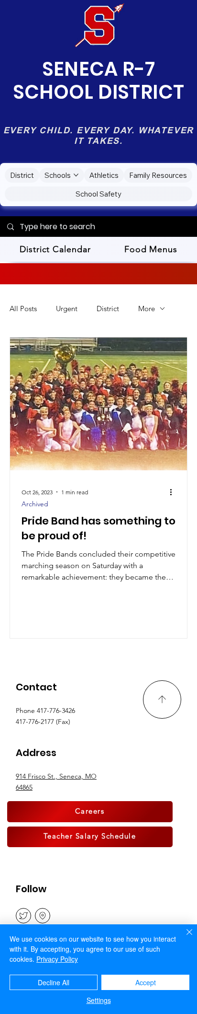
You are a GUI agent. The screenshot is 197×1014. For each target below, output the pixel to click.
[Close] (183, 937)
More (146, 308)
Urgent (66, 308)
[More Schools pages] (76, 175)
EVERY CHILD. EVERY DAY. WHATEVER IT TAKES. (98, 135)
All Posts (23, 308)
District (108, 308)
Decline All (53, 982)
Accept (145, 982)
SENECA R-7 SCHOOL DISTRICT (99, 80)
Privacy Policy (57, 959)
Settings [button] (99, 1000)
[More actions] (174, 492)
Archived (35, 504)
